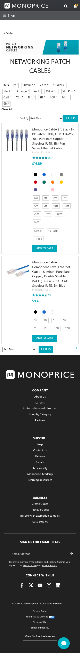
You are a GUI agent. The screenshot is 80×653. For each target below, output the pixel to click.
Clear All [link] (7, 109)
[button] (75, 6)
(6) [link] (49, 295)
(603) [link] (51, 158)
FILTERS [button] (70, 118)
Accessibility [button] (40, 468)
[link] (9, 15)
